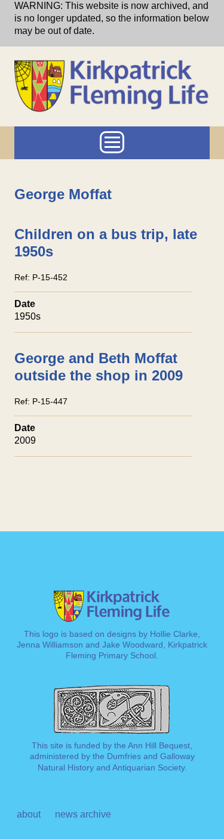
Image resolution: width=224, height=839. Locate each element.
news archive (83, 814)
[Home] (112, 64)
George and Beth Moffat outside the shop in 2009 (98, 366)
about (29, 814)
